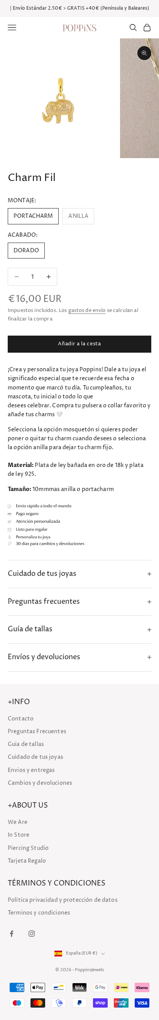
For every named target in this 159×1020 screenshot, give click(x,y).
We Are (17, 822)
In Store (18, 835)
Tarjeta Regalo (27, 861)
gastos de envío (87, 310)
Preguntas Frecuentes (37, 731)
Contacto (21, 718)
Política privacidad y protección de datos (63, 900)
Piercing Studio (28, 848)
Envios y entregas (31, 770)
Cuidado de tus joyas (35, 757)
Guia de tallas (26, 744)
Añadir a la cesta (79, 343)
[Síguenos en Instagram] (32, 933)
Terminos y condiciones (39, 913)
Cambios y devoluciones (40, 783)
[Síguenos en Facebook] (11, 933)
